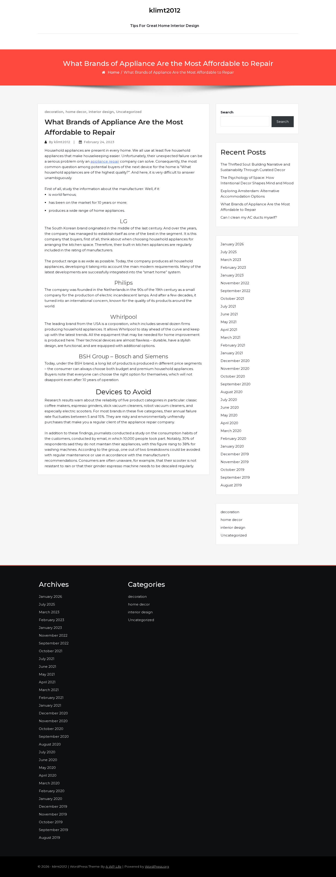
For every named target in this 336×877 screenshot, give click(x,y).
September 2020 (236, 384)
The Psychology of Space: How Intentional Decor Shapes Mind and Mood (257, 180)
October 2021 (232, 298)
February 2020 (233, 438)
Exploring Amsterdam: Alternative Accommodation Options (250, 193)
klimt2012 (164, 10)
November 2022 (235, 283)
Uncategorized (128, 112)
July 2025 (229, 252)
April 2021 (229, 329)
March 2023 (231, 259)
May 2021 (229, 322)
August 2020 (232, 392)
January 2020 (232, 446)
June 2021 (229, 314)
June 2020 (230, 407)
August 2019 (231, 485)
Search (227, 112)
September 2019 (235, 477)
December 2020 (235, 361)
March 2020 (231, 431)
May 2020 (229, 415)
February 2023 (233, 267)
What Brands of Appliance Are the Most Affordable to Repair (255, 207)
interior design (101, 112)
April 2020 (229, 423)
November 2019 (235, 462)
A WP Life (113, 866)
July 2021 (228, 306)
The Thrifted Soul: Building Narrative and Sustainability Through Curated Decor (255, 167)
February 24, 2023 (99, 142)
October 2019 (232, 469)
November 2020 (235, 368)
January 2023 (232, 275)
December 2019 (235, 454)
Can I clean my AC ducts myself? (249, 217)
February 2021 (233, 345)
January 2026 (232, 244)
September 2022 (235, 291)
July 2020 (229, 399)
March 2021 (230, 337)
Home (113, 72)
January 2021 (232, 353)
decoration (54, 112)
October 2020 (233, 376)
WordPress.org (157, 866)
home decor (76, 112)
